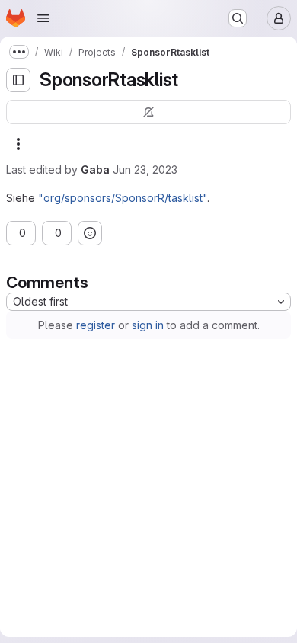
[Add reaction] (120, 233)
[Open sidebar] (18, 80)
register (89, 324)
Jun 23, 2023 (145, 169)
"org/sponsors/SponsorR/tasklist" (122, 197)
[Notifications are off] (142, 112)
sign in (142, 324)
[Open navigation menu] (43, 18)
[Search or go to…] (237, 18)
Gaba (95, 169)
